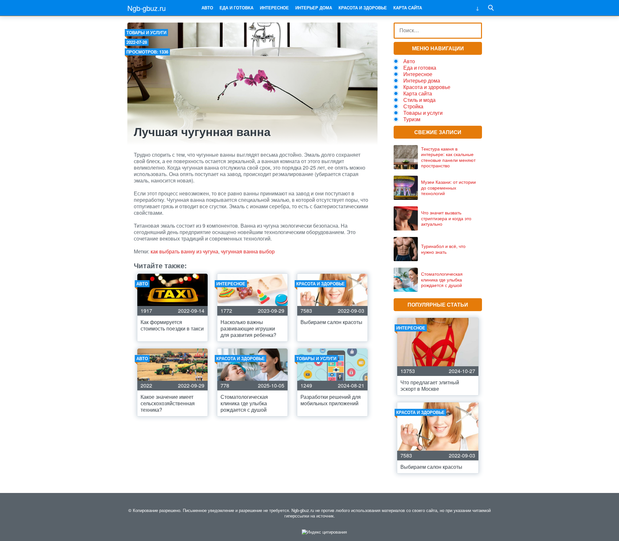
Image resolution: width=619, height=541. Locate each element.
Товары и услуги (146, 32)
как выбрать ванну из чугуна (184, 251)
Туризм (411, 119)
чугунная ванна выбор (248, 251)
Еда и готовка (236, 8)
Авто (207, 8)
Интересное (274, 8)
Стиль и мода (419, 99)
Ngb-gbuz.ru (146, 8)
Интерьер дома (313, 8)
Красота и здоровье (363, 8)
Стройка (413, 106)
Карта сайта (407, 8)
